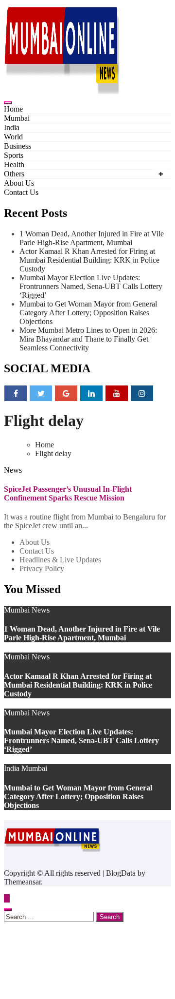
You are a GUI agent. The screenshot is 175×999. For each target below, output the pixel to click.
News (13, 470)
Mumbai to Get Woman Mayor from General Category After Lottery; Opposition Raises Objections (88, 313)
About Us (19, 183)
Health (14, 164)
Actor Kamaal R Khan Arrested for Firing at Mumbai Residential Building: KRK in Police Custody (89, 260)
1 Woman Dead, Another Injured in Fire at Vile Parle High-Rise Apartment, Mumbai (91, 238)
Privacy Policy (41, 568)
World (13, 137)
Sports (13, 155)
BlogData (121, 873)
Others (14, 174)
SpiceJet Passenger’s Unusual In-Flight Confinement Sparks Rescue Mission (68, 493)
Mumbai (17, 118)
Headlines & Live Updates (60, 560)
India (11, 127)
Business (17, 146)
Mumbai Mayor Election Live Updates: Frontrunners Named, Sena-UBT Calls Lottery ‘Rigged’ (90, 286)
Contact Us (21, 192)
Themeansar (22, 882)
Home (13, 109)
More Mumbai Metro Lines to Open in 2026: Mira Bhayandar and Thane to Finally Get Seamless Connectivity (88, 339)
